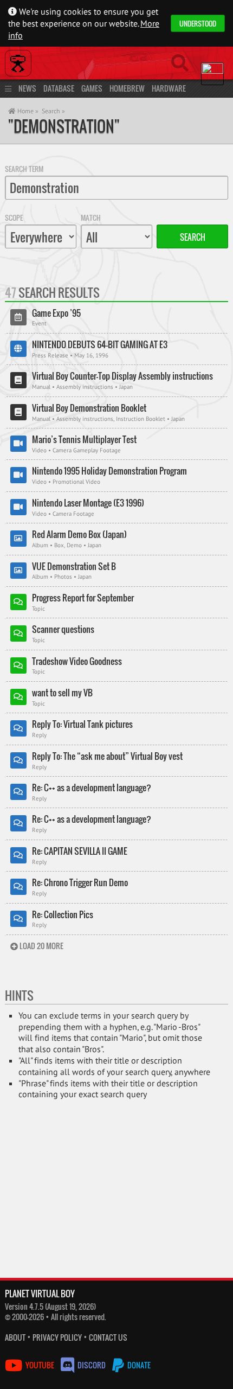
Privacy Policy (57, 1337)
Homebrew (127, 88)
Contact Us (108, 1337)
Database (58, 88)
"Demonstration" (64, 126)
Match (91, 217)
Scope (14, 217)
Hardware (169, 88)
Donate (138, 1365)
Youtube (40, 1365)
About (15, 1337)
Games (91, 88)
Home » (27, 111)
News (27, 88)
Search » (53, 111)
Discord (91, 1365)
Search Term (24, 168)
